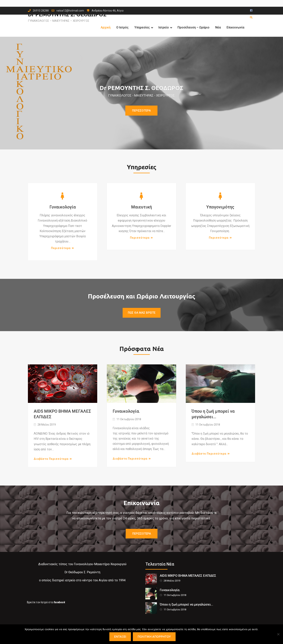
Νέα (218, 27)
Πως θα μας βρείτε (141, 312)
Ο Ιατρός (122, 27)
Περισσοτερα (141, 110)
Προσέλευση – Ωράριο (193, 27)
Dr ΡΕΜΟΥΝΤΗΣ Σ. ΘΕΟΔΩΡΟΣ (141, 88)
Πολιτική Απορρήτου (154, 636)
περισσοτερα (141, 533)
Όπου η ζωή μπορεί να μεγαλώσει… (213, 414)
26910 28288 (41, 11)
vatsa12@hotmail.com (70, 11)
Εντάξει (120, 636)
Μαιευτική (141, 207)
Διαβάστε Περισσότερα (51, 458)
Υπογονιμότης (220, 207)
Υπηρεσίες (142, 27)
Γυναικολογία (62, 207)
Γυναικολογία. (126, 411)
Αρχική (106, 27)
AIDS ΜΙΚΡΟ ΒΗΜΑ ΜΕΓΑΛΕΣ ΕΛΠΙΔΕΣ (62, 414)
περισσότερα (61, 248)
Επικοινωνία (235, 27)
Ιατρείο (163, 27)
